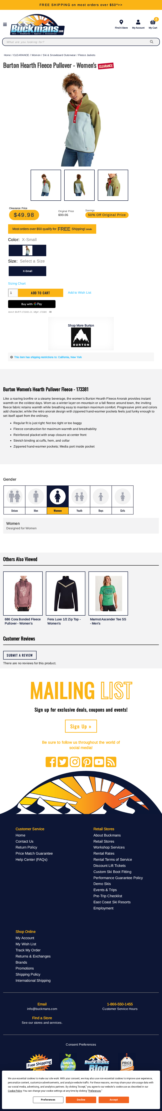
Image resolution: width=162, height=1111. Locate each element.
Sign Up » (81, 726)
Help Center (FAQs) (31, 859)
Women (36, 55)
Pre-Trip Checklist (107, 896)
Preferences (48, 1099)
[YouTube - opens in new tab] (99, 762)
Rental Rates (103, 853)
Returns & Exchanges (33, 956)
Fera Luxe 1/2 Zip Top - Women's (64, 621)
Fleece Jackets (86, 55)
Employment (103, 908)
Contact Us (25, 841)
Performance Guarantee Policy (118, 878)
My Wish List (26, 944)
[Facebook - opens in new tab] (51, 762)
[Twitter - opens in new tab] (63, 762)
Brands (21, 962)
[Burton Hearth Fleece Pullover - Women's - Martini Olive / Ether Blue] (46, 185)
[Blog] (111, 762)
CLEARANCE (21, 55)
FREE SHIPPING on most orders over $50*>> (81, 5)
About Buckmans (107, 835)
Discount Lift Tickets (109, 865)
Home (7, 55)
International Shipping (33, 980)
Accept (114, 1099)
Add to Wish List (79, 292)
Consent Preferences (81, 1044)
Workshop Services (109, 847)
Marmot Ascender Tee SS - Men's (108, 621)
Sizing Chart (16, 283)
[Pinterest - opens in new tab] (87, 762)
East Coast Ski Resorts (112, 902)
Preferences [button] (95, 1091)
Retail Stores (103, 841)
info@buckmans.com (42, 1009)
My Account (138, 27)
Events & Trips (105, 890)
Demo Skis (102, 884)
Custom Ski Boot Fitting (112, 872)
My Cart (153, 24)
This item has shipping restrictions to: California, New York (48, 357)
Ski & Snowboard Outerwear (59, 55)
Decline (81, 1099)
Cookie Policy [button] (15, 1091)
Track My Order (28, 950)
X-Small (27, 271)
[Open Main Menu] (6, 24)
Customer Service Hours (120, 1009)
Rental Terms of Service (112, 859)
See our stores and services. (42, 1022)
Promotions (25, 968)
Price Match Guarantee (34, 853)
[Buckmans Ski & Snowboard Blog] (97, 1063)
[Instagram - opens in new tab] (75, 762)
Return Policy (26, 847)
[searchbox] (152, 42)
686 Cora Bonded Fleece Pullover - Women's (23, 621)
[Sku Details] (50, 312)
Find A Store (121, 27)
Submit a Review (20, 655)
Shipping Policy (28, 974)
